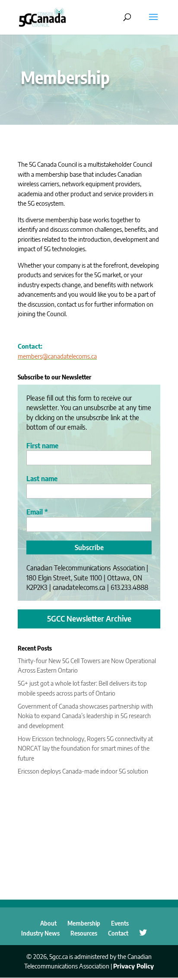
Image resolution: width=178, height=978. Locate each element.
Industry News (40, 933)
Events (120, 923)
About (48, 923)
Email (37, 512)
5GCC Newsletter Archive (89, 618)
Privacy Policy (133, 966)
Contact (118, 933)
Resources (83, 933)
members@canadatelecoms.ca (57, 356)
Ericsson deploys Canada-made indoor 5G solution (83, 771)
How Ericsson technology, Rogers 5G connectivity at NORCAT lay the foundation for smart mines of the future (85, 748)
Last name (41, 478)
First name (42, 445)
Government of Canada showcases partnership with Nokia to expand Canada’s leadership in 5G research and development (85, 715)
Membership (83, 923)
